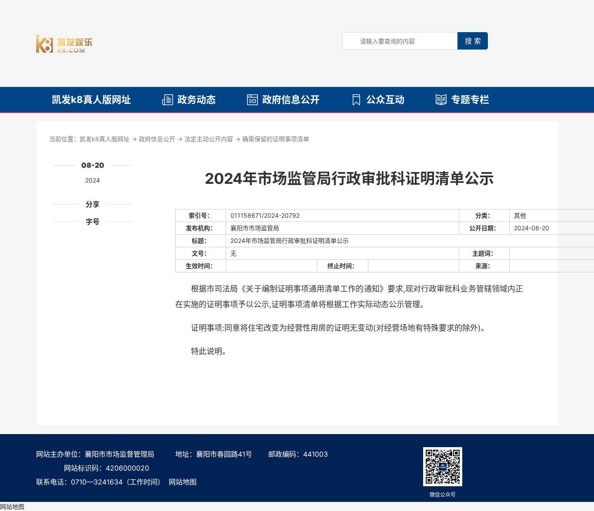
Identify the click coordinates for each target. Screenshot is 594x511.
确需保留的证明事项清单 (275, 139)
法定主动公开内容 (208, 139)
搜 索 (473, 40)
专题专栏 (470, 99)
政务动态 (196, 99)
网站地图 (183, 482)
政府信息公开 (291, 99)
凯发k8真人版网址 (91, 99)
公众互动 (385, 99)
